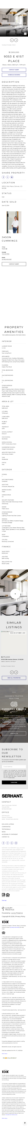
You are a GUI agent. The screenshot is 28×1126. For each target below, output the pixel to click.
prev (12, 40)
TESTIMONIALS (6, 829)
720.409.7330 (5, 254)
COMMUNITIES (6, 826)
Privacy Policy (11, 777)
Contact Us (14, 733)
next (16, 40)
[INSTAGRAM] (7, 843)
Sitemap (4, 900)
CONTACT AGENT (14, 264)
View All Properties (14, 678)
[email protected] (14, 927)
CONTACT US (5, 837)
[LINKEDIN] (11, 843)
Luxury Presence (17, 913)
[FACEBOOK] (3, 843)
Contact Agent (14, 69)
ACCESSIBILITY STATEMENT (10, 834)
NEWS (4, 832)
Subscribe (14, 782)
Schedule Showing (14, 75)
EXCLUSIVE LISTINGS (8, 824)
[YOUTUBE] (16, 843)
